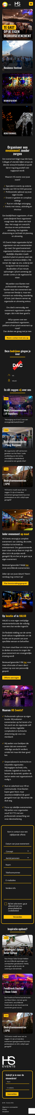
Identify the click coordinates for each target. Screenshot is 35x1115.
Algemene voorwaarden (10, 1107)
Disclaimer (5, 1111)
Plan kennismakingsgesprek (15, 583)
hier (27, 565)
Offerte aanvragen (11, 678)
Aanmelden (12, 1094)
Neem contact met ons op (17, 338)
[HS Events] (17, 5)
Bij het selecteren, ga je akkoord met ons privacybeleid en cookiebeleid (17, 907)
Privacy (4, 1109)
